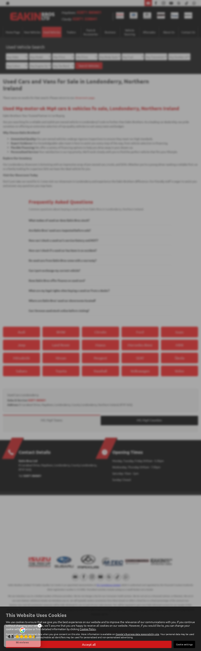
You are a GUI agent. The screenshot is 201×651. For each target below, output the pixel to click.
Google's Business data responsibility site (137, 634)
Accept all (89, 644)
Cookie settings (184, 644)
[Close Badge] (40, 626)
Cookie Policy (88, 629)
